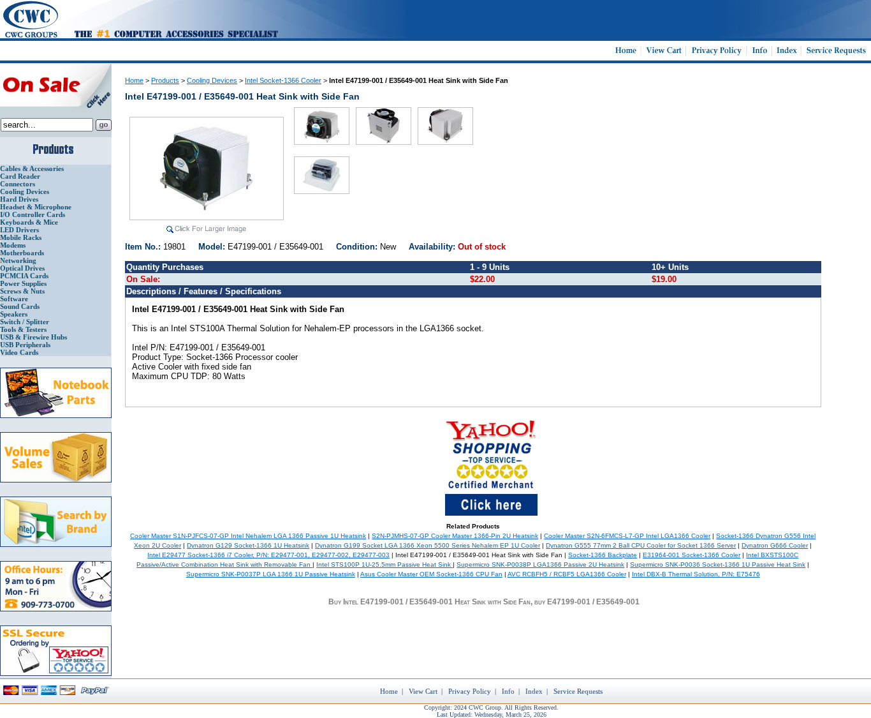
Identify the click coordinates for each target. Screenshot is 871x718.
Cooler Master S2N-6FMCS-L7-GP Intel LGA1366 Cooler (627, 535)
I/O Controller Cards (32, 214)
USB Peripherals (25, 344)
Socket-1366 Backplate (602, 554)
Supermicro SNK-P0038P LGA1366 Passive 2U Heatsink (540, 564)
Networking (18, 260)
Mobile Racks (20, 237)
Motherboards (22, 253)
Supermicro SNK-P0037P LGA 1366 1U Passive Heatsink (270, 574)
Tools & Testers (23, 329)
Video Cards (19, 352)
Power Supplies (23, 283)
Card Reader (20, 176)
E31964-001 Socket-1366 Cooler (691, 554)
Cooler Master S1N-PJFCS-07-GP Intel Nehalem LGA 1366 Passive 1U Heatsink (248, 535)
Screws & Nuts (22, 291)
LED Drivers (19, 230)
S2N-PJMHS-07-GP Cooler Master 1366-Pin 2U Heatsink (455, 535)
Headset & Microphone (35, 207)
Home (134, 80)
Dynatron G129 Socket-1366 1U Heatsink (248, 545)
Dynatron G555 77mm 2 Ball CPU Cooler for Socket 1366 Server (641, 545)
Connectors (17, 184)
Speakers (13, 314)
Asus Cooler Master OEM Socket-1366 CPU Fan (431, 574)
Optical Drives (22, 268)
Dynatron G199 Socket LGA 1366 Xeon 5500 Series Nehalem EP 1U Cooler (427, 545)
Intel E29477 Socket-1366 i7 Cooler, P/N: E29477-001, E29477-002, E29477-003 (268, 554)
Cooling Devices (24, 191)
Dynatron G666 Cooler (775, 545)
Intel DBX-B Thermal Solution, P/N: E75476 (696, 574)
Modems (13, 245)
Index (534, 691)
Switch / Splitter (24, 321)
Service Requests (578, 691)
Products (165, 80)
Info (508, 691)
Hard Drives (19, 199)
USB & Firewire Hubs (33, 337)
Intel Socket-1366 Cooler (283, 80)
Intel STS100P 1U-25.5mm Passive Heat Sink (384, 564)
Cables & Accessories (32, 168)
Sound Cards (20, 306)
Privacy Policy (469, 691)
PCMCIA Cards (24, 276)
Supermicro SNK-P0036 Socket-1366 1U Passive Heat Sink (717, 564)
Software (14, 299)
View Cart (423, 691)
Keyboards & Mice (29, 222)
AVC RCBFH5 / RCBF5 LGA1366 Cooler (567, 574)
